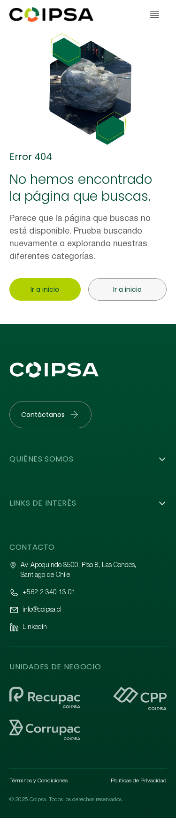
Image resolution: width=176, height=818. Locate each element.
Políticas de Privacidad (139, 780)
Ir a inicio (45, 289)
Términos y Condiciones (38, 780)
